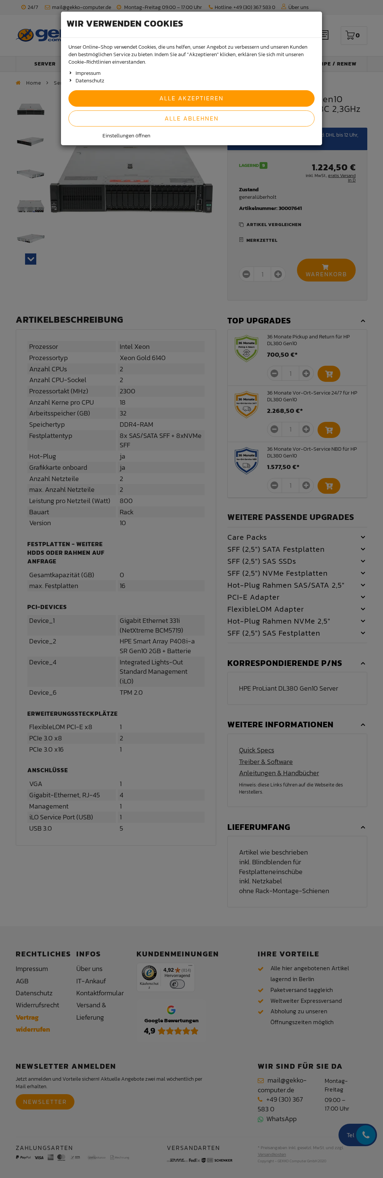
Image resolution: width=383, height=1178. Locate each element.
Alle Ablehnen (192, 118)
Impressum (88, 73)
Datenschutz (90, 81)
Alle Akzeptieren (191, 98)
